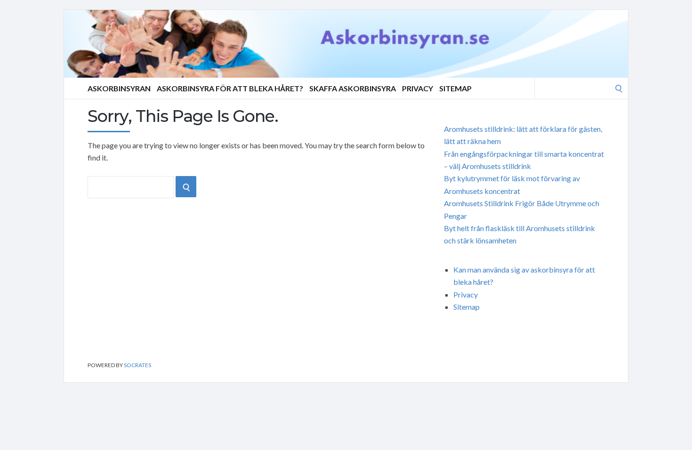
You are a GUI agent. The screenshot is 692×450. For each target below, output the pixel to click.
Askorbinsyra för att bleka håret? (230, 88)
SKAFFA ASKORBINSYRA (352, 88)
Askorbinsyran (119, 88)
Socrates (137, 365)
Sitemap (455, 88)
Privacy (417, 88)
